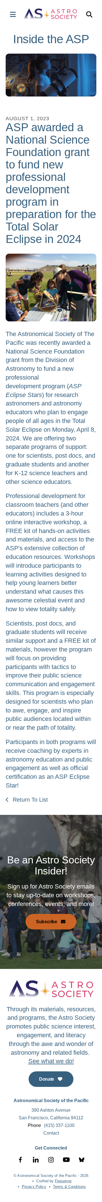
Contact (51, 1133)
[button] (10, 14)
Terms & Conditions (69, 1187)
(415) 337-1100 (59, 1125)
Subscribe (47, 921)
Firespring (63, 1181)
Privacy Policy (34, 1187)
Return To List (29, 800)
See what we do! (51, 1061)
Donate (47, 1079)
